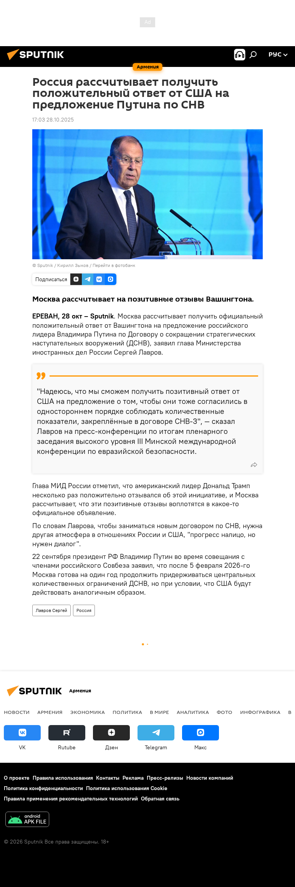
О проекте (17, 777)
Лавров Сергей (51, 610)
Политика (127, 712)
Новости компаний (209, 777)
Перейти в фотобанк (114, 265)
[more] (254, 464)
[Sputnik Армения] (37, 61)
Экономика (87, 712)
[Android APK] (27, 820)
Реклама (133, 777)
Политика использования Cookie (126, 788)
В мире (159, 712)
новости (17, 712)
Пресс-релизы (165, 777)
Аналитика (193, 712)
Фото (224, 712)
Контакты (107, 777)
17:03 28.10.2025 (53, 119)
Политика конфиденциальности (43, 788)
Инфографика (260, 712)
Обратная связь (160, 798)
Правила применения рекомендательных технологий (71, 798)
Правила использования (63, 777)
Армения (50, 712)
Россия (83, 610)
